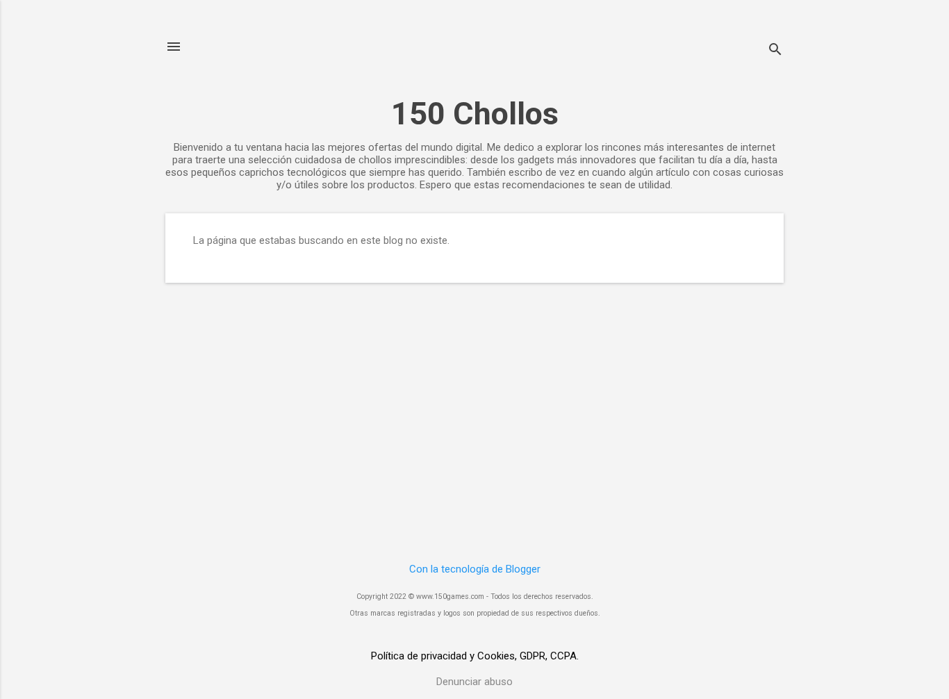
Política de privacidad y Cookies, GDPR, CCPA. (475, 656)
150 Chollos (475, 113)
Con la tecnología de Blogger (474, 569)
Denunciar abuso (474, 681)
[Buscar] (775, 51)
